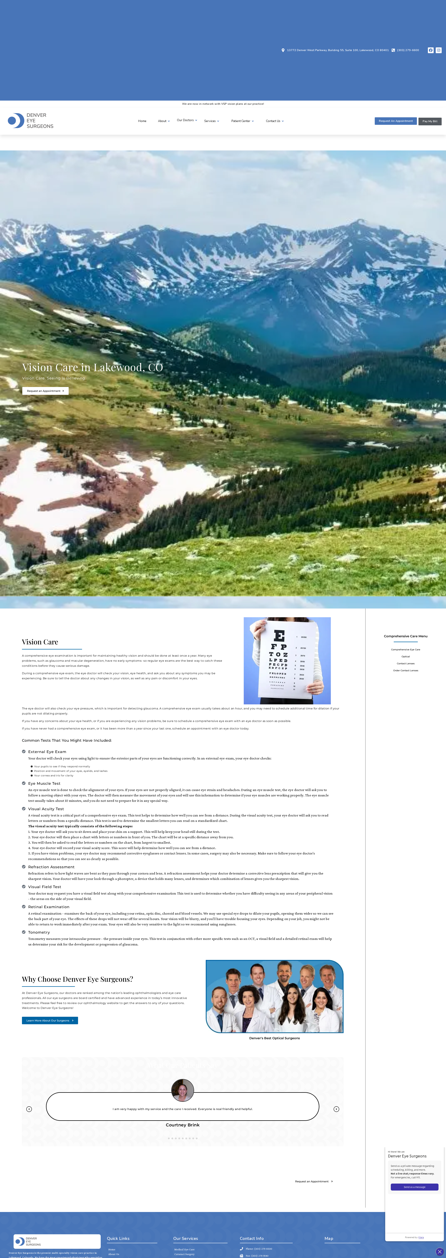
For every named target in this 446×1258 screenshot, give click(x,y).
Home (111, 1249)
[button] (164, 121)
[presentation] (169, 1138)
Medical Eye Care (184, 1249)
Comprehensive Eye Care (405, 649)
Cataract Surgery (184, 1254)
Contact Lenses (406, 663)
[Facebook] (431, 50)
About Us (113, 1254)
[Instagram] (439, 50)
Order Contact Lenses (405, 670)
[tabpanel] (183, 1106)
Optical (406, 656)
